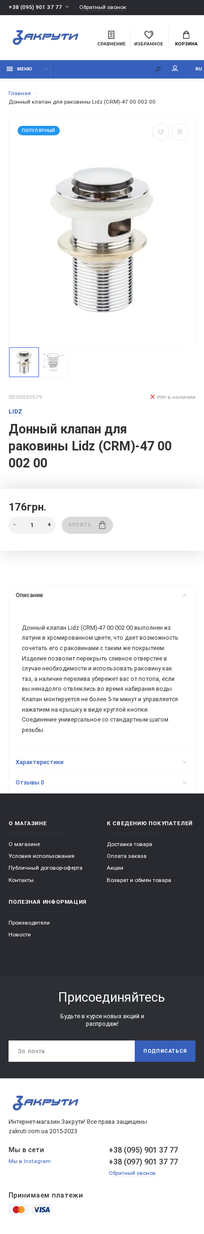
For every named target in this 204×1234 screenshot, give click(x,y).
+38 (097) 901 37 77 (143, 1161)
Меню (24, 68)
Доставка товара (129, 844)
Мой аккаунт (175, 69)
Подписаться (165, 1051)
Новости (20, 934)
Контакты (21, 880)
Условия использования (41, 856)
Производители (29, 922)
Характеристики (40, 762)
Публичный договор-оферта (46, 867)
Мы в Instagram (30, 1161)
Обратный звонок (102, 7)
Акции (115, 867)
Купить (79, 525)
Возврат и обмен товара (139, 880)
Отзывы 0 (30, 782)
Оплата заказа (127, 856)
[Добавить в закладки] (160, 132)
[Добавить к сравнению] (180, 132)
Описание (29, 595)
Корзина (186, 43)
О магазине (24, 844)
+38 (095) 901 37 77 (35, 7)
